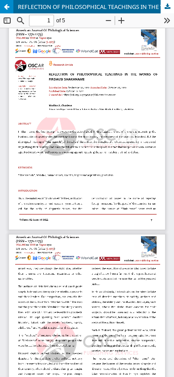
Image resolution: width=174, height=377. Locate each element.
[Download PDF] (167, 6)
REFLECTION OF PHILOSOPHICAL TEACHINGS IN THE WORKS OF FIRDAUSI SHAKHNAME (96, 7)
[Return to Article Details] (6, 6)
